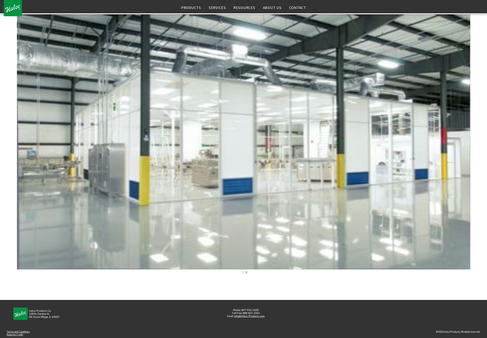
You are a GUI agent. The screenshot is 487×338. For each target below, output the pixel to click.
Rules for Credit (15, 334)
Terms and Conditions (18, 331)
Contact (297, 7)
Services (217, 7)
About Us (272, 7)
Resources (244, 7)
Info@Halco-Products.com (249, 316)
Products (191, 7)
